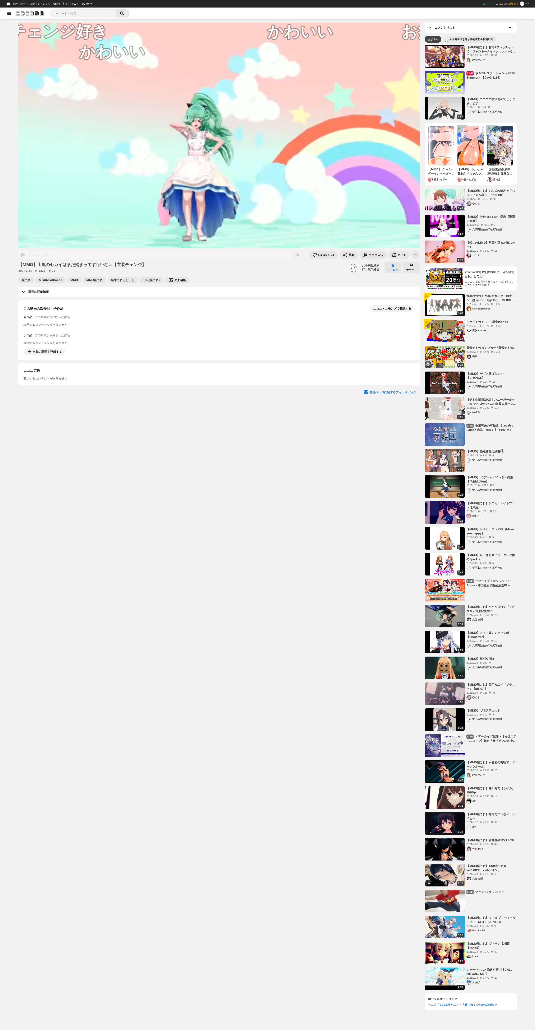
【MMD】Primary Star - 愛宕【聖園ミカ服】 (490, 219)
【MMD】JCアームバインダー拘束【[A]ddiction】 (489, 479)
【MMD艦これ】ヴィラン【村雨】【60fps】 (489, 946)
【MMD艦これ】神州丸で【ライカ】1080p (490, 790)
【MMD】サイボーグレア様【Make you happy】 (490, 531)
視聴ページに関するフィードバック (392, 430)
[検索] (123, 13)
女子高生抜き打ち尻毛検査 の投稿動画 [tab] (471, 39)
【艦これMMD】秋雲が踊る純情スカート (490, 244)
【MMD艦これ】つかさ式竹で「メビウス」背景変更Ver (490, 609)
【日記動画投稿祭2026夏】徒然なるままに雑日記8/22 (499, 171)
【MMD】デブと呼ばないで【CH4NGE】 (484, 375)
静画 (22, 4)
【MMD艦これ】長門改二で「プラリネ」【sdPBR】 (490, 686)
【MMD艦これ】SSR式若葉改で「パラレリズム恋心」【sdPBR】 (490, 193)
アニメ (432, 1004)
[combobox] (82, 13)
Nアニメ (74, 4)
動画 (15, 4)
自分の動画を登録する (47, 351)
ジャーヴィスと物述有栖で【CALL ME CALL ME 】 (489, 971)
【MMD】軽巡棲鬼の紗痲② (485, 451)
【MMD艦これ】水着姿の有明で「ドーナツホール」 (490, 764)
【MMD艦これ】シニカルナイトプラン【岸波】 (490, 505)
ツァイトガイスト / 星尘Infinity (487, 321)
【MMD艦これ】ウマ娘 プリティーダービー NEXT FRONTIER (491, 920)
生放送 (31, 4)
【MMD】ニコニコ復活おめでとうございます (490, 101)
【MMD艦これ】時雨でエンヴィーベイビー (490, 816)
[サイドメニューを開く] (9, 13)
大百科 (56, 4)
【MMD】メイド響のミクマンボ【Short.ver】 (487, 635)
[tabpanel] (471, 517)
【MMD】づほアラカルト (483, 710)
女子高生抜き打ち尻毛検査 (371, 267)
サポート (411, 269)
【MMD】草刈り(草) (480, 658)
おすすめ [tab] (433, 39)
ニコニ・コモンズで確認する (392, 308)
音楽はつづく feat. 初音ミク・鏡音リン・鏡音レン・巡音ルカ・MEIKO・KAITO (490, 298)
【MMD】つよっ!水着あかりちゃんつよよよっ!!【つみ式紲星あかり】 (470, 171)
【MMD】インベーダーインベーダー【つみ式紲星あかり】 (440, 171)
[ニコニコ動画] (30, 13)
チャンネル (44, 4)
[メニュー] (415, 255)
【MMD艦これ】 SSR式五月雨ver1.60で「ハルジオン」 (486, 868)
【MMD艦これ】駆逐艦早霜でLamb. (490, 840)
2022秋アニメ (449, 1004)
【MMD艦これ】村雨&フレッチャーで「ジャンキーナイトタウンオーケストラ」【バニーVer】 (491, 49)
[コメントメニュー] (511, 27)
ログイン (488, 4)
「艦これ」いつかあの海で (479, 1004)
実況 (64, 4)
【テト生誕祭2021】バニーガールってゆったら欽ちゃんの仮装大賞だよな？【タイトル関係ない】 (490, 402)
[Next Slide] (411, 390)
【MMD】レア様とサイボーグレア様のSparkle (490, 557)
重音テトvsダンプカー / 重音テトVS (490, 347)
